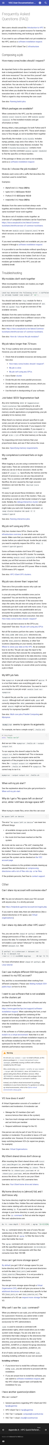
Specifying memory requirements (24, 448)
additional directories (11, 1291)
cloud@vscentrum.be (29, 1418)
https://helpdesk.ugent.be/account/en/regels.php (26, 907)
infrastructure (33, 46)
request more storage (31, 1297)
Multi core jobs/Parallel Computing (24, 714)
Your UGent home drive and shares (24, 1184)
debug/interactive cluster (27, 502)
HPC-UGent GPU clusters (20, 574)
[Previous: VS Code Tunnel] (3, 1429)
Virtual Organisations (18, 1149)
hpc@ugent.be (11, 1406)
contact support (38, 876)
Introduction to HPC (35, 27)
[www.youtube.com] (3, 1441)
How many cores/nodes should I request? (26, 364)
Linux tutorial (7, 965)
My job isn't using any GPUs (20, 372)
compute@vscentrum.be (33, 1414)
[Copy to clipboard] (46, 292)
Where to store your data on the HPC (17, 647)
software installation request (30, 42)
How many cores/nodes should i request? (19, 619)
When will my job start (11, 791)
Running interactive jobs (20, 519)
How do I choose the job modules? (24, 336)
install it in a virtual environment (15, 1035)
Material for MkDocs (16, 1437)
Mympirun (6, 717)
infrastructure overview (11, 534)
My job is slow (15, 368)
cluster (19, 376)
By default (6, 1265)
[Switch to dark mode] (40, 2)
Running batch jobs (18, 101)
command (16, 1215)
